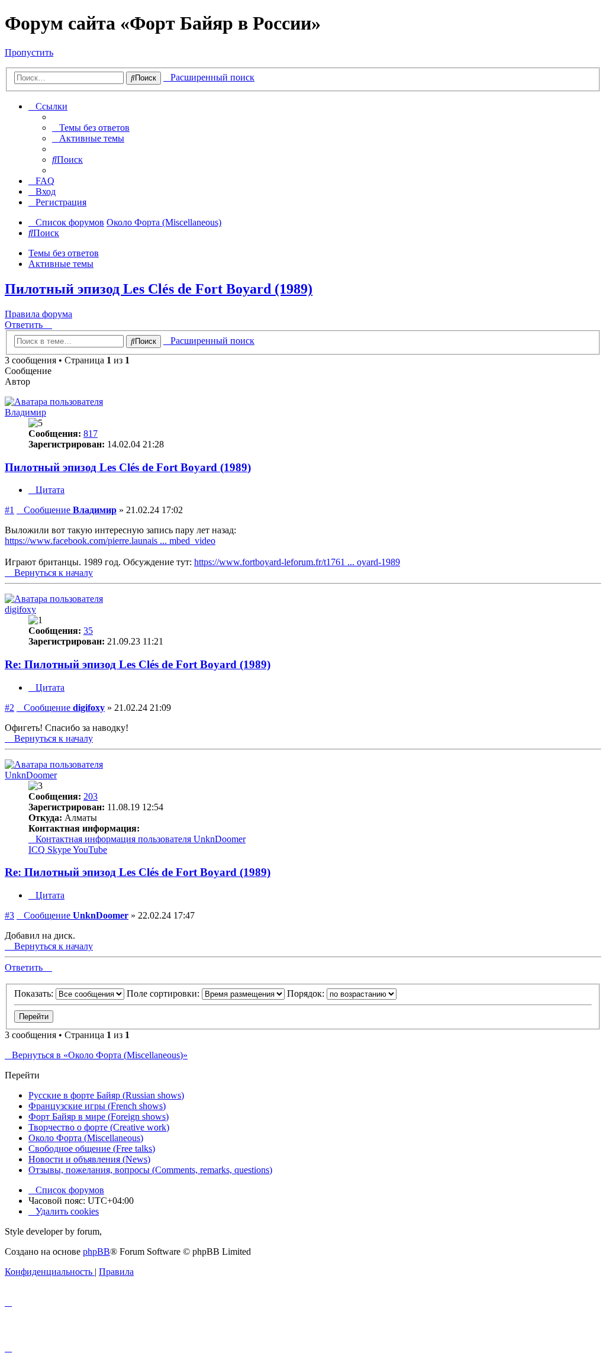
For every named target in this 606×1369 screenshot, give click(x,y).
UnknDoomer (31, 775)
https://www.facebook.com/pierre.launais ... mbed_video (110, 541)
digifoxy (20, 609)
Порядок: (307, 993)
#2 (9, 708)
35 (88, 631)
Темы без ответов (63, 253)
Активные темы (61, 264)
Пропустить (29, 52)
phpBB (96, 1251)
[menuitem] (91, 128)
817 (90, 434)
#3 (9, 915)
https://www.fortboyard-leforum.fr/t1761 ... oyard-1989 (297, 562)
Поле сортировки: (164, 993)
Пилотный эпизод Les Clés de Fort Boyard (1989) (158, 289)
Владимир (25, 412)
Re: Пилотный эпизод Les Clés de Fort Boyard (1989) (137, 664)
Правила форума (38, 314)
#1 (9, 510)
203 (90, 796)
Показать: (35, 993)
